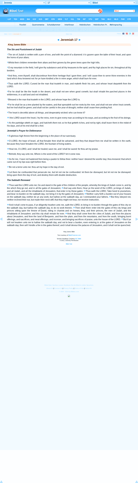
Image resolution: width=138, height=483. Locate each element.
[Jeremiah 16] (3, 225)
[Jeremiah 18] (134, 225)
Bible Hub (69, 244)
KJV (10, 34)
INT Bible (78, 238)
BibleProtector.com (74, 235)
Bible (5, 34)
